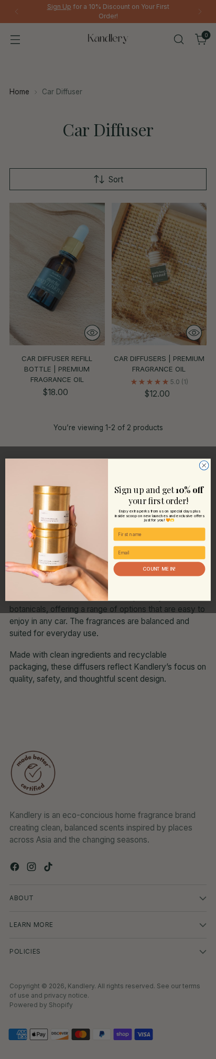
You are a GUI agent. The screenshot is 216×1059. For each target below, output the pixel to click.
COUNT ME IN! (159, 569)
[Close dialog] (204, 465)
